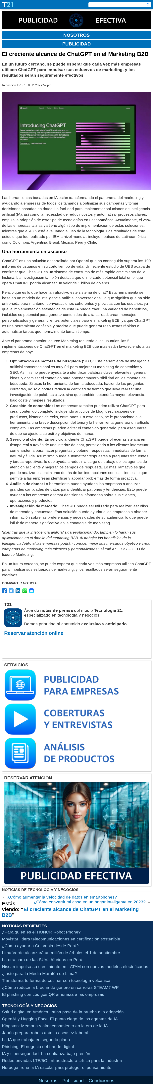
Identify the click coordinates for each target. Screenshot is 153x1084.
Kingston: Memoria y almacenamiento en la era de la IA (55, 1025)
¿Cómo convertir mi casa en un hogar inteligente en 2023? (90, 902)
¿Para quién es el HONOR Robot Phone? (41, 932)
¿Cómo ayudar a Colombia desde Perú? (40, 945)
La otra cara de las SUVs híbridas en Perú (42, 959)
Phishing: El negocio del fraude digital (38, 1046)
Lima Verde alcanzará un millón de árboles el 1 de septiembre (61, 952)
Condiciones (101, 1080)
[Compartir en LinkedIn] (18, 590)
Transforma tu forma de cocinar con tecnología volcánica (56, 980)
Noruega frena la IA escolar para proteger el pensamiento (56, 1067)
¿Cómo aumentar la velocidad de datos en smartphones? (62, 897)
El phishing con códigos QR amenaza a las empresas (53, 994)
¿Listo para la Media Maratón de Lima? (39, 973)
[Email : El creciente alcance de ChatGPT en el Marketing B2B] (31, 590)
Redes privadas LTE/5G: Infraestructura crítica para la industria (62, 1060)
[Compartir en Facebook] (4, 590)
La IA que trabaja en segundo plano (36, 1039)
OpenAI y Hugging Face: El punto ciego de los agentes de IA (60, 1018)
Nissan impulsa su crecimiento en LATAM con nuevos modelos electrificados (75, 966)
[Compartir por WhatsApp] (24, 590)
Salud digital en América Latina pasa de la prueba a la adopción (63, 1012)
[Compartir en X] (11, 590)
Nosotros (48, 1080)
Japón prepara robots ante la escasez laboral (45, 1032)
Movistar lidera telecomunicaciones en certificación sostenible (61, 939)
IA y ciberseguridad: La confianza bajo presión (46, 1053)
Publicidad (73, 1080)
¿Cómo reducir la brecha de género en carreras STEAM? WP (60, 987)
